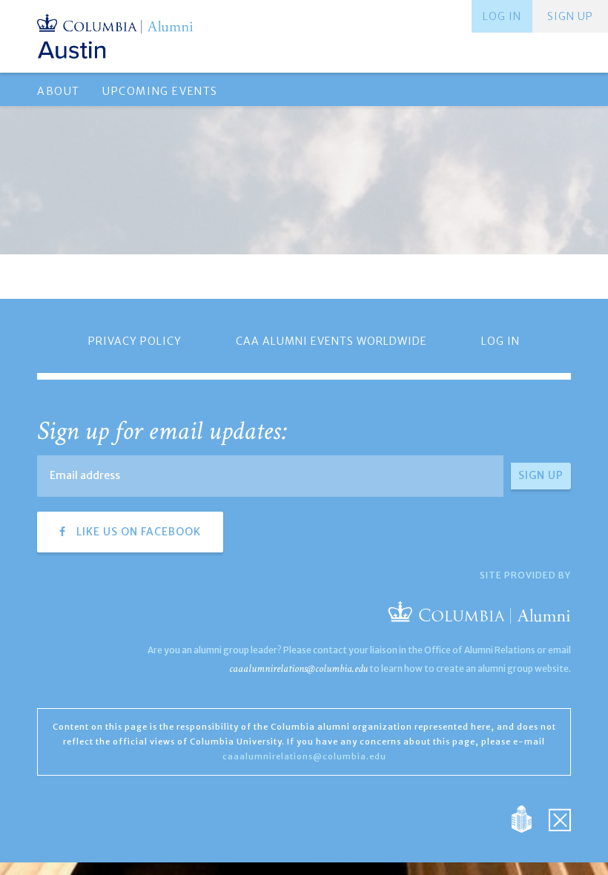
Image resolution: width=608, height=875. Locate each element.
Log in (502, 16)
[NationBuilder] (529, 818)
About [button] (58, 91)
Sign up (570, 16)
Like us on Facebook (137, 531)
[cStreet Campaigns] (560, 818)
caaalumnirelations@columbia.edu (298, 668)
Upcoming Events (160, 91)
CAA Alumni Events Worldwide (331, 341)
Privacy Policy (135, 341)
